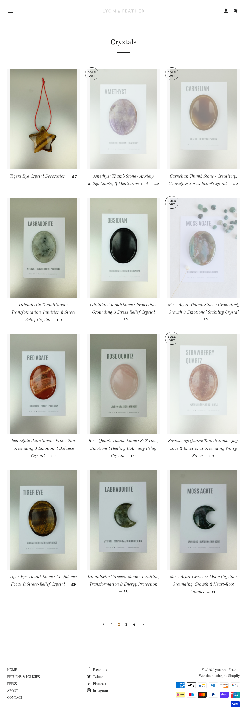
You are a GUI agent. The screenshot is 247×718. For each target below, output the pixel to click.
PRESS (12, 683)
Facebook (99, 669)
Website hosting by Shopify (219, 675)
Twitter (97, 676)
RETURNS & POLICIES (23, 676)
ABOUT (12, 690)
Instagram (100, 690)
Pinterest (99, 683)
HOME (12, 669)
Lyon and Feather (226, 669)
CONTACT (14, 697)
